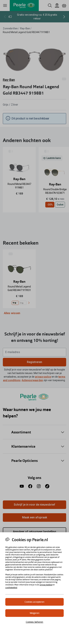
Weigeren (34, 613)
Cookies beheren (34, 621)
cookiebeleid (11, 587)
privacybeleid (46, 584)
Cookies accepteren (34, 601)
